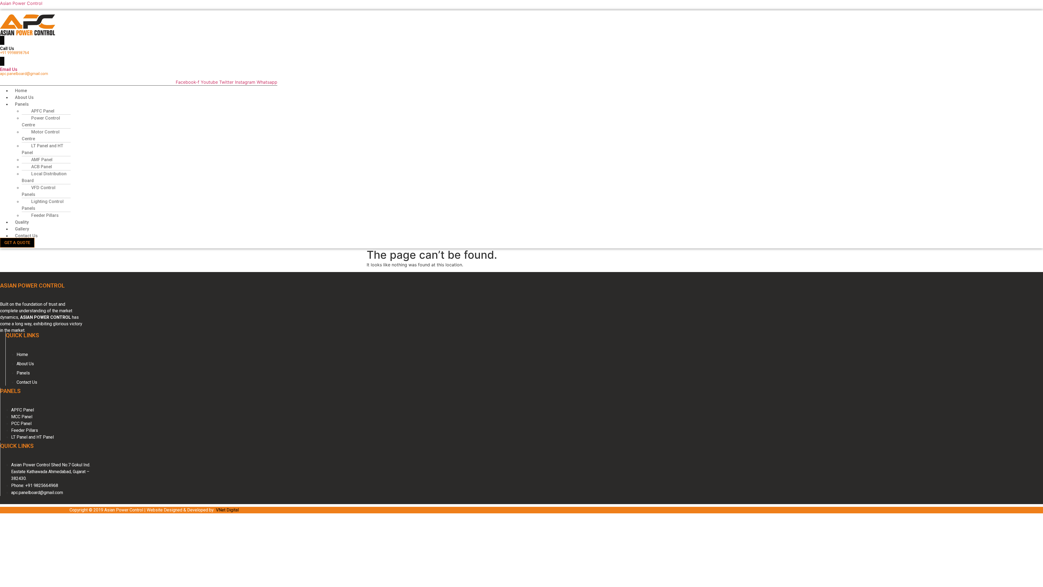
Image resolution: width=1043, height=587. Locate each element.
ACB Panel (41, 166)
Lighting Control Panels (43, 205)
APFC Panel (42, 111)
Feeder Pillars (45, 215)
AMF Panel (41, 159)
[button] (123, 104)
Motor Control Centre (40, 135)
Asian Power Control (21, 3)
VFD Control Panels (38, 191)
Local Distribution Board (44, 177)
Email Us (8, 69)
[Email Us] (2, 61)
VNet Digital (227, 510)
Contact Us (26, 235)
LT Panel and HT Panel (42, 149)
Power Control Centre (41, 121)
